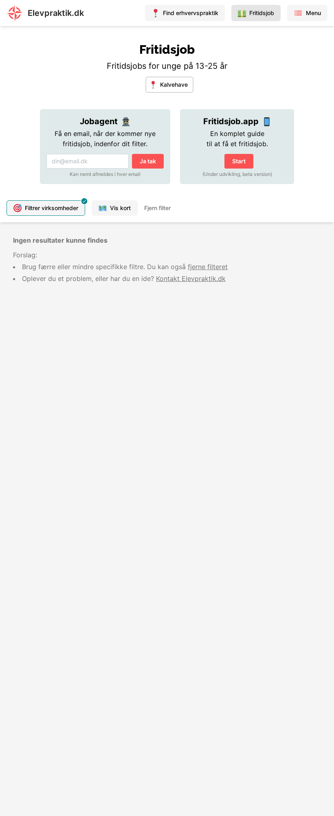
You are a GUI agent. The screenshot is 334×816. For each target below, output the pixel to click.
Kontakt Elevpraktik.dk (191, 278)
